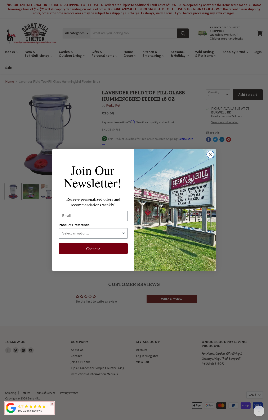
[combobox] (92, 233)
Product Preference (74, 225)
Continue (93, 248)
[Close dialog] (210, 154)
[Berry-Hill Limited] (11, 413)
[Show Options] (124, 233)
